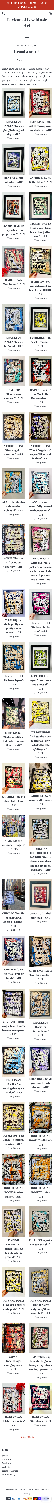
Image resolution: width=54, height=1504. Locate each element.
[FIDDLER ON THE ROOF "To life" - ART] (40, 1169)
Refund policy (8, 1474)
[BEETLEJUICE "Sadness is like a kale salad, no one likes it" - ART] (13, 713)
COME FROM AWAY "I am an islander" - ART (40, 975)
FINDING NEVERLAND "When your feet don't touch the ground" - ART (13, 1248)
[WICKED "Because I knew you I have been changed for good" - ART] (40, 206)
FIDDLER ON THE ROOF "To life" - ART (40, 1192)
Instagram (7, 1459)
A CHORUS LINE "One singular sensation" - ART (13, 450)
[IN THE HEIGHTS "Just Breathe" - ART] (40, 319)
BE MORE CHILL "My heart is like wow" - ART (41, 627)
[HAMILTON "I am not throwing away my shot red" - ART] (40, 103)
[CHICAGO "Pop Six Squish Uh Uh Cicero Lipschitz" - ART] (13, 894)
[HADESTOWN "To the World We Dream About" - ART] (40, 371)
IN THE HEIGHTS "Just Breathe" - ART (40, 342)
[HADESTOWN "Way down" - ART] (40, 1398)
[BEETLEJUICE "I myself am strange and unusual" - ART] (40, 657)
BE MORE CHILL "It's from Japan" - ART (13, 680)
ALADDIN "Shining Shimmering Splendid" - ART (13, 506)
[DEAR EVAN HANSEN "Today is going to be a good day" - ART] (13, 103)
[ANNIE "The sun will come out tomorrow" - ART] (13, 539)
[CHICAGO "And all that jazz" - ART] (40, 894)
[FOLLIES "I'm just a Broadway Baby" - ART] (40, 1221)
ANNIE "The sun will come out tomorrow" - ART (13, 562)
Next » (31, 1437)
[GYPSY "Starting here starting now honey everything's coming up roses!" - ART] (40, 1338)
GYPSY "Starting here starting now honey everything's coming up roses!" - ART (40, 1365)
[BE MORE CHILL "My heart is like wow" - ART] (40, 604)
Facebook (6, 1463)
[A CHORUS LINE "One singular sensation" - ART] (13, 427)
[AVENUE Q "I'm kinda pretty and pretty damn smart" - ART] (13, 603)
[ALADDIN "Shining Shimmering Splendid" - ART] (13, 483)
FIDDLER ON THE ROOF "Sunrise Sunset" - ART (13, 1192)
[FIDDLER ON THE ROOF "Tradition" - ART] (40, 1117)
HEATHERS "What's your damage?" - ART (13, 394)
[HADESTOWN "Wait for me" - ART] (13, 261)
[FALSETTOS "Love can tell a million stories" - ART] (13, 1117)
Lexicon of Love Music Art (27, 22)
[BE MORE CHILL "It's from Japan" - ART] (13, 657)
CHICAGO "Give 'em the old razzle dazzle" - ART (13, 974)
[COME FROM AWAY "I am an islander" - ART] (40, 951)
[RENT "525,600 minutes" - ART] (13, 159)
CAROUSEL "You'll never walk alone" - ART (40, 800)
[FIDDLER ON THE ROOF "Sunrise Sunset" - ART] (13, 1169)
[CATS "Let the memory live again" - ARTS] (13, 826)
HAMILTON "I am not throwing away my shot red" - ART (40, 126)
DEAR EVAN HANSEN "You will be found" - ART (13, 342)
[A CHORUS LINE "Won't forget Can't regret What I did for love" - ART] (40, 427)
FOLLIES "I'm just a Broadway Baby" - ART (40, 1244)
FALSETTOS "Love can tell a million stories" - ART (13, 1140)
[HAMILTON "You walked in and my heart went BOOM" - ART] (40, 262)
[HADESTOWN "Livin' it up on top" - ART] (13, 1398)
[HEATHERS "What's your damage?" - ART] (13, 371)
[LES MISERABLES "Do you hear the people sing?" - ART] (13, 207)
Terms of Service (10, 1470)
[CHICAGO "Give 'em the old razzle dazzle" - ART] (13, 951)
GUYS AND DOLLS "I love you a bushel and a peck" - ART (13, 1305)
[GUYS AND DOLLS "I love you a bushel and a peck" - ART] (13, 1282)
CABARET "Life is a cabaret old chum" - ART (13, 801)
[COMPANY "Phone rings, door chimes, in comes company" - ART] (13, 1003)
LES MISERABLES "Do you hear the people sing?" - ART (13, 230)
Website (6, 1467)
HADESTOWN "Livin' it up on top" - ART (13, 1421)
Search (5, 1455)
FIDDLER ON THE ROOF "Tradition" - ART (40, 1140)
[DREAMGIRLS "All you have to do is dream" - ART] (40, 1060)
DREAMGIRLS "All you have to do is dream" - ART (40, 1083)
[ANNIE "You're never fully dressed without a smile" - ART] (40, 483)
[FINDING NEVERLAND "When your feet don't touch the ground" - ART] (13, 1221)
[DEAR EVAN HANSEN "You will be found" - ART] (13, 319)
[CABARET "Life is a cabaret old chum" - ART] (13, 778)
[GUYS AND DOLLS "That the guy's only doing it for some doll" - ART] (40, 1282)
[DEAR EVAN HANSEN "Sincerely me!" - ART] (40, 1004)
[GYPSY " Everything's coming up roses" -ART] (13, 1338)
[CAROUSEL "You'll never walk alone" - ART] (40, 778)
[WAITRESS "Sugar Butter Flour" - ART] (40, 159)
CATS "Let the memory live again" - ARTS (13, 845)
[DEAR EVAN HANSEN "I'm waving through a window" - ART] (13, 1061)
